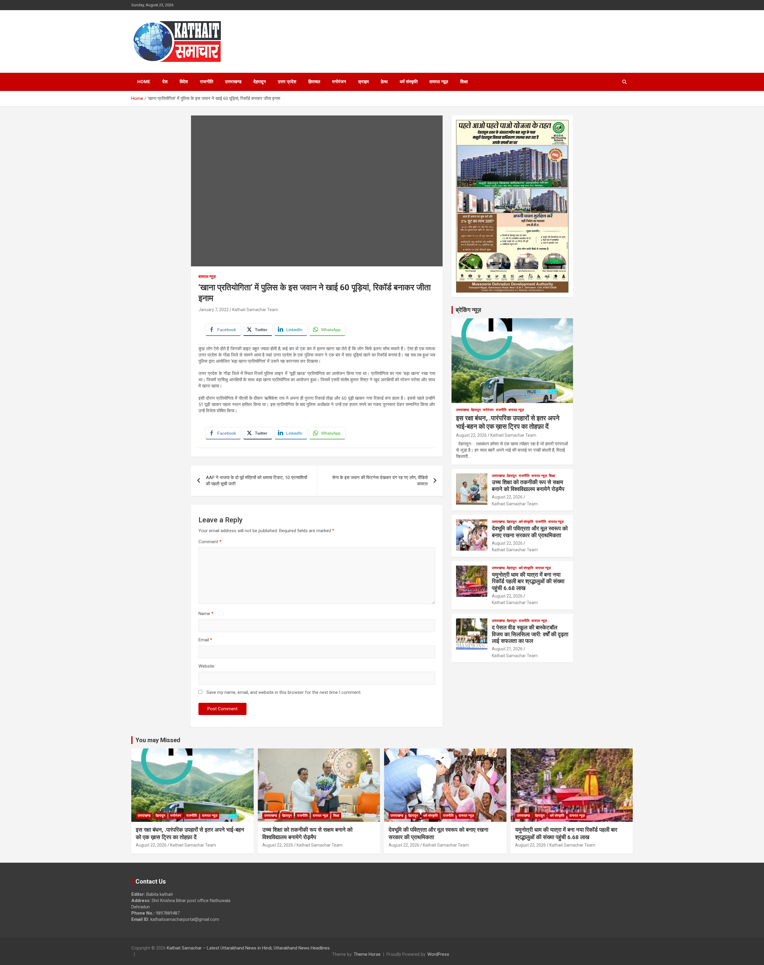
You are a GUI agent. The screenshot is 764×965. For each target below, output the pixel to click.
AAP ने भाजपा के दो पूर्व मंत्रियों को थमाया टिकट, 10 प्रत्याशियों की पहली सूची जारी (256, 481)
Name (205, 613)
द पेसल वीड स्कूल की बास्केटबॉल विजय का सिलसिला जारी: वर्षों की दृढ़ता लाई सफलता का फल (530, 634)
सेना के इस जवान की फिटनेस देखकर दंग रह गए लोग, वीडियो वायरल (380, 481)
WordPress (438, 954)
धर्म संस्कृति (409, 81)
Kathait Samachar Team (255, 309)
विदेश (184, 81)
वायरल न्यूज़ (438, 81)
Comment (209, 541)
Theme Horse (367, 954)
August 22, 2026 (471, 435)
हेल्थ (384, 81)
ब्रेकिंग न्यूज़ (468, 310)
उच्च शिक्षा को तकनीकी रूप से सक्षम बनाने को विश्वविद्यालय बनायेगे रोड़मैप (528, 485)
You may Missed (157, 740)
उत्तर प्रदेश (287, 81)
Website (206, 666)
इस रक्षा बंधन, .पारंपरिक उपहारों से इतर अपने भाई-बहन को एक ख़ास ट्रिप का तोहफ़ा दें (190, 833)
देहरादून (259, 81)
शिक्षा (464, 81)
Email (205, 640)
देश (165, 81)
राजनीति (206, 81)
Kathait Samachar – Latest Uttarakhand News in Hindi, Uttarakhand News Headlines (248, 948)
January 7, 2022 (213, 309)
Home (143, 81)
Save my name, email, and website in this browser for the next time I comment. (284, 692)
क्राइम (363, 81)
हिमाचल (314, 81)
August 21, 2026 (507, 648)
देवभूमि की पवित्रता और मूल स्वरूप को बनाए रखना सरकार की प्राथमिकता (530, 532)
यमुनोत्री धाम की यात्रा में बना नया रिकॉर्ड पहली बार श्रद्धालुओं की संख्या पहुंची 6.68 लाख (528, 581)
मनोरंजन (339, 81)
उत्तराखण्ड (233, 81)
